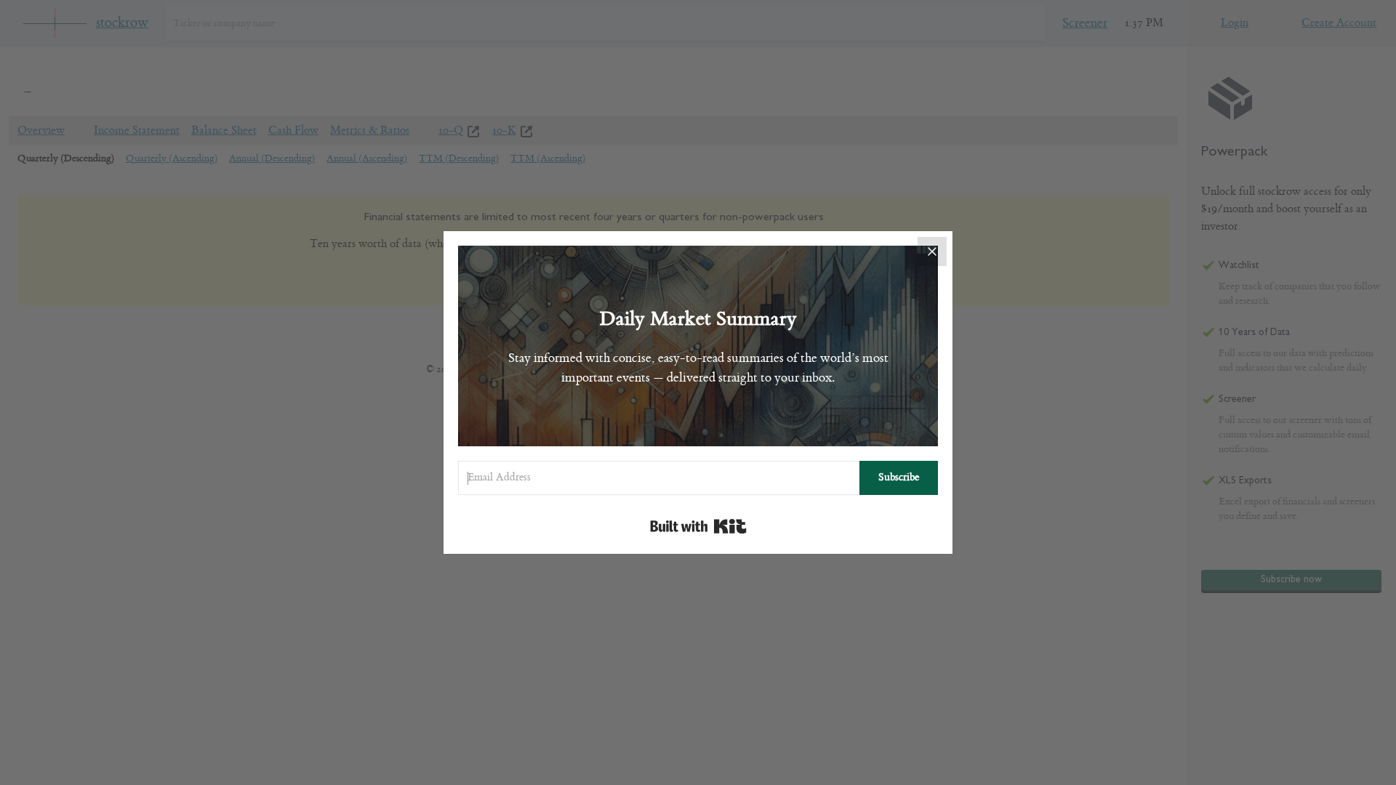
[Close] (932, 251)
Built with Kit (698, 526)
